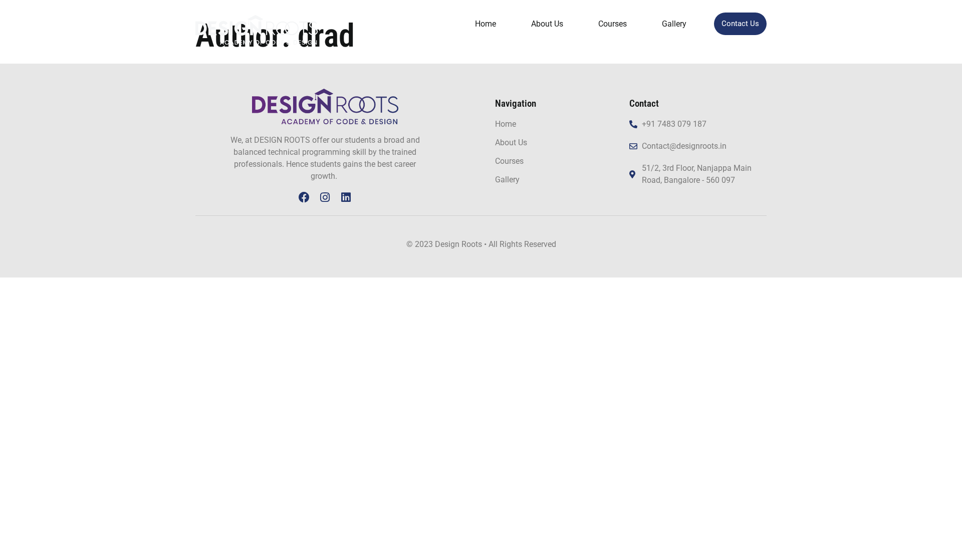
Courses (612, 24)
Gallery (674, 24)
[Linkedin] (346, 197)
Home (485, 24)
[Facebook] (304, 197)
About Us (547, 24)
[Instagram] (325, 197)
